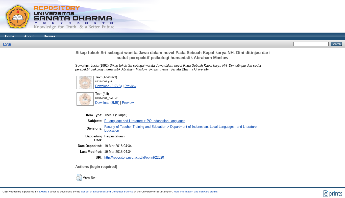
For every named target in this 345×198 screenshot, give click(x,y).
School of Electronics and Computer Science (107, 191)
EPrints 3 (44, 191)
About (29, 36)
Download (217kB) (108, 86)
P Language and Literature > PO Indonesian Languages (144, 121)
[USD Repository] (59, 31)
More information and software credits (195, 191)
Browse (49, 36)
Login (7, 44)
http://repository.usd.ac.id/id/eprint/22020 (134, 157)
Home (9, 36)
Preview (130, 86)
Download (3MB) (107, 103)
